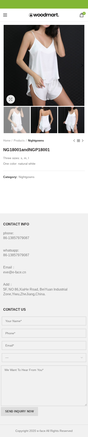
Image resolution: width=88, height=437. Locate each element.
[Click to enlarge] (10, 99)
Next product (83, 141)
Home (6, 140)
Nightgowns (36, 140)
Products (19, 140)
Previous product (74, 141)
